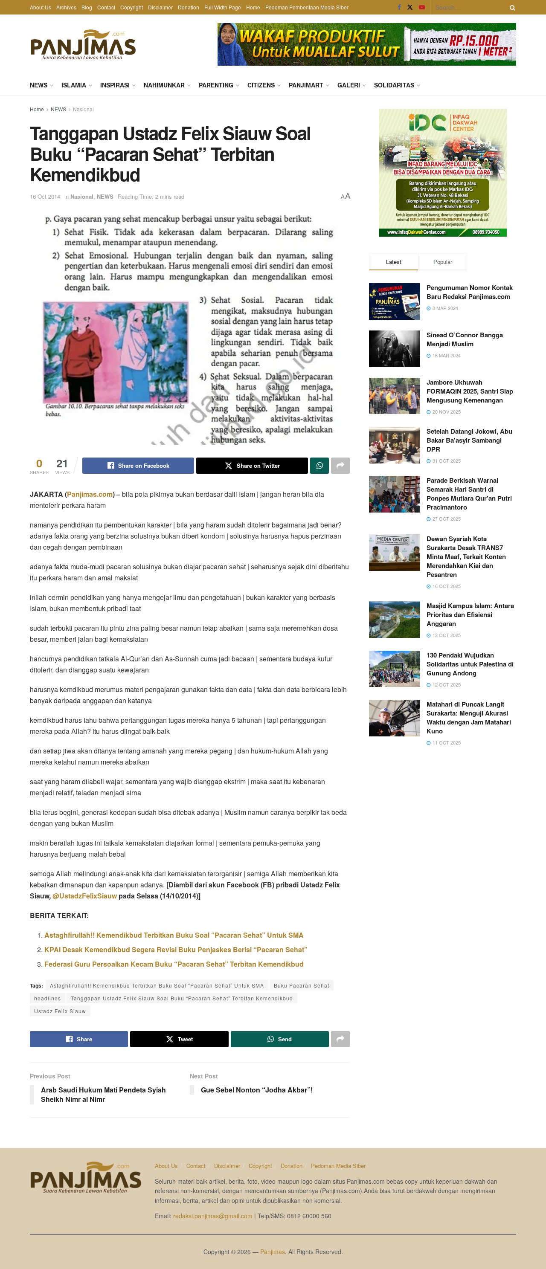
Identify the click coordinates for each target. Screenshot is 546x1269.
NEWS (38, 85)
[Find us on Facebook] (399, 7)
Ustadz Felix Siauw (60, 1010)
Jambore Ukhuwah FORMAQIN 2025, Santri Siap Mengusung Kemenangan (470, 391)
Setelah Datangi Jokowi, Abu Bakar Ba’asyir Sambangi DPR (469, 440)
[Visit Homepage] (83, 44)
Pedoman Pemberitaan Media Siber (307, 7)
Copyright (131, 7)
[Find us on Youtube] (422, 7)
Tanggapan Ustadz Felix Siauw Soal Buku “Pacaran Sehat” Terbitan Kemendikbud (182, 998)
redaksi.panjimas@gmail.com (213, 1215)
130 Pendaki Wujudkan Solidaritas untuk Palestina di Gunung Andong (470, 664)
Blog (86, 7)
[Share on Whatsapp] (319, 466)
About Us (40, 7)
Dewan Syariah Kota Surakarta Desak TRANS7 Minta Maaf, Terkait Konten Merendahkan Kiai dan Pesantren (466, 556)
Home (253, 7)
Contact (106, 7)
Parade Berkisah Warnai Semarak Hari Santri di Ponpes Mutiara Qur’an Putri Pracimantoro (469, 493)
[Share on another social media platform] (340, 466)
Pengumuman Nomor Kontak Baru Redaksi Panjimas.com (470, 292)
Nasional (83, 109)
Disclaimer (160, 7)
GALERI (348, 85)
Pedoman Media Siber (338, 1166)
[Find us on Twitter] (410, 7)
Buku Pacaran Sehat (301, 985)
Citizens (261, 85)
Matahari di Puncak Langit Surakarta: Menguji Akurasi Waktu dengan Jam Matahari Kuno (469, 717)
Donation (188, 7)
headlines (47, 998)
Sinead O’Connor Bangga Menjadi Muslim (465, 339)
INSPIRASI (115, 85)
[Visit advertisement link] (367, 44)
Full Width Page (222, 7)
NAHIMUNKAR (164, 85)
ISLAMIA (73, 85)
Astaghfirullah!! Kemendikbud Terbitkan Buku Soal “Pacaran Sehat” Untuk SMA (157, 985)
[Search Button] (511, 7)
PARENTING (216, 85)
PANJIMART (306, 85)
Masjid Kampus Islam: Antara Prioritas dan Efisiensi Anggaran (470, 614)
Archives (66, 7)
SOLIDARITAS (394, 85)
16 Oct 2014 (45, 196)
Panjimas (272, 1251)
